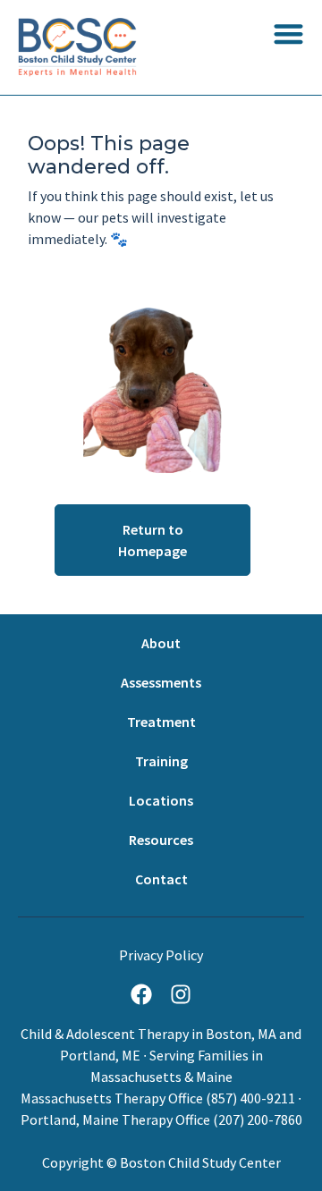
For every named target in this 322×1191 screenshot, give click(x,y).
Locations (161, 800)
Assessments (161, 682)
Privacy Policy (161, 955)
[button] (288, 33)
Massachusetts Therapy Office (112, 1098)
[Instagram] (180, 994)
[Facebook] (141, 994)
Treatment (161, 722)
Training (161, 761)
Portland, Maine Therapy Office (115, 1119)
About (161, 643)
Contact (161, 879)
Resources (161, 840)
